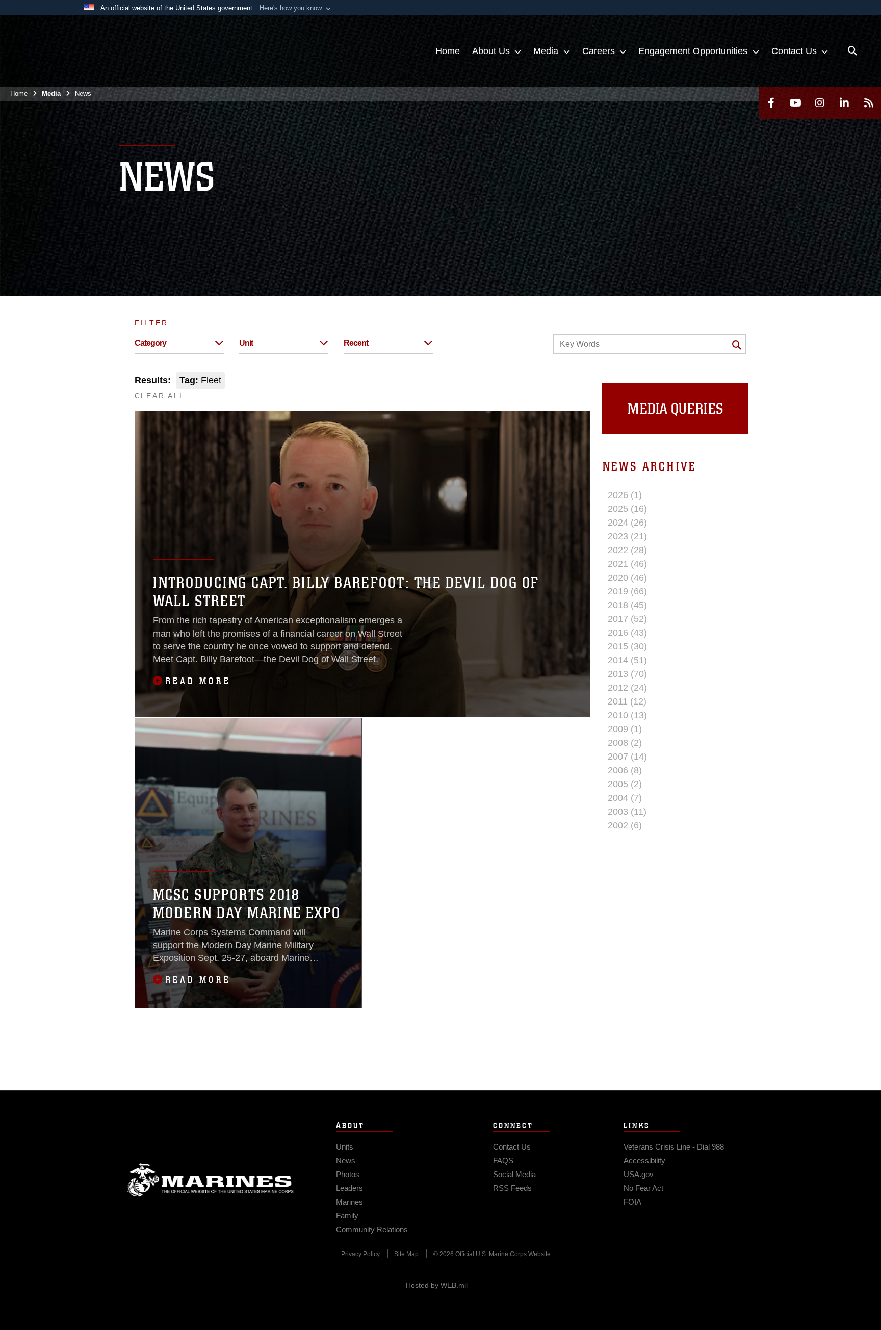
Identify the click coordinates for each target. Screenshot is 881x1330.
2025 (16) (627, 509)
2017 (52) (627, 619)
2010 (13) (627, 715)
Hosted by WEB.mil (437, 1285)
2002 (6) (625, 825)
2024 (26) (627, 522)
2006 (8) (625, 770)
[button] (296, 8)
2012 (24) (627, 688)
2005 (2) (625, 784)
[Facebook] (771, 103)
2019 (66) (627, 591)
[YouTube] (795, 103)
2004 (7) (625, 798)
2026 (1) (625, 495)
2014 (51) (627, 660)
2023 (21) (627, 536)
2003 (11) (627, 811)
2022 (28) (627, 550)
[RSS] (869, 103)
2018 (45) (627, 605)
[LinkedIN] (844, 103)
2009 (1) (625, 729)
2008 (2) (625, 743)
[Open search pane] (852, 51)
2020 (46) (627, 577)
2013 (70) (627, 674)
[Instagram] (820, 103)
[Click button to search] (736, 344)
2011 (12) (627, 701)
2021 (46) (627, 564)
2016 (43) (627, 633)
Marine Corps (210, 1180)
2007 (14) (627, 756)
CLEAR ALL (160, 396)
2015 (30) (627, 646)
